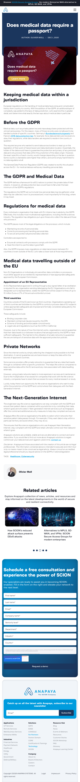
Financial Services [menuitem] (11, 742)
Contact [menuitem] (31, 766)
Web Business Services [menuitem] (13, 732)
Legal (43, 773)
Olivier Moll (37, 37)
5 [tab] (46, 550)
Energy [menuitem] (6, 751)
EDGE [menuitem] (30, 729)
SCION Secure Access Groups (25, 2)
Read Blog (22, 543)
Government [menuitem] (8, 757)
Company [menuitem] (32, 754)
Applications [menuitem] (9, 723)
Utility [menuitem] (6, 754)
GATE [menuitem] (30, 726)
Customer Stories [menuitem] (60, 738)
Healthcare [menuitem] (8, 748)
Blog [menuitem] (55, 726)
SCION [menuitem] (31, 749)
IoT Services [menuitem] (8, 726)
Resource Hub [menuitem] (59, 723)
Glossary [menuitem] (56, 746)
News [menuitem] (55, 729)
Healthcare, (15, 456)
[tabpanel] (22, 528)
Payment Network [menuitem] (11, 745)
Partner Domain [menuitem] (34, 738)
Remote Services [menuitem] (10, 729)
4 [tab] (43, 550)
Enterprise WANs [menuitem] (10, 735)
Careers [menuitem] (31, 763)
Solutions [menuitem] (32, 723)
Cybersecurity (27, 456)
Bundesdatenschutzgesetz (58, 133)
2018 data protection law (22, 136)
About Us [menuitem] (32, 757)
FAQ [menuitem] (54, 743)
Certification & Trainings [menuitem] (37, 743)
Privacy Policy (71, 773)
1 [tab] (34, 550)
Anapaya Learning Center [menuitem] (63, 749)
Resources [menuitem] (57, 735)
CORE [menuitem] (30, 741)
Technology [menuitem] (32, 746)
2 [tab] (37, 550)
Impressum (55, 773)
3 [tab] (40, 550)
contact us (56, 440)
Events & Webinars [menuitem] (60, 732)
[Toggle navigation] (75, 9)
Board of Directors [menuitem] (35, 760)
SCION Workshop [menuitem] (60, 741)
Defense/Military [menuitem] (10, 760)
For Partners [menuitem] (33, 735)
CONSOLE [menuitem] (32, 732)
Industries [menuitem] (8, 739)
